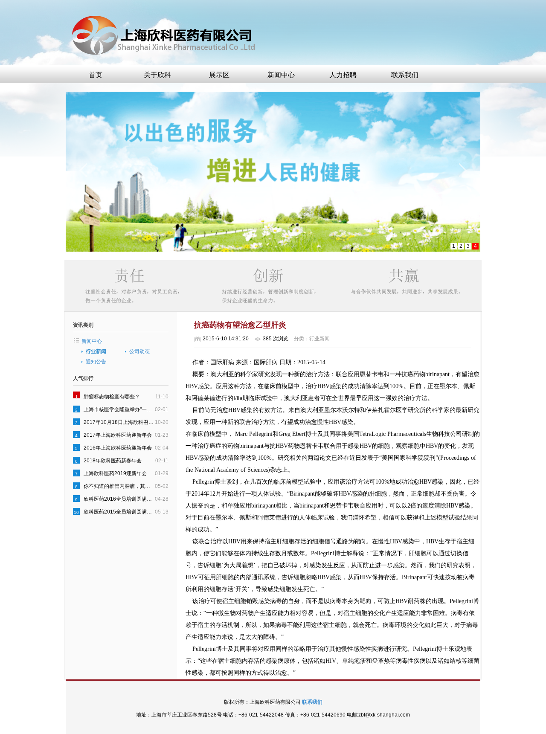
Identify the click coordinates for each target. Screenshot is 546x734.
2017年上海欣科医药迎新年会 (118, 435)
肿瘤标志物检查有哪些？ (112, 397)
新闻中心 (281, 74)
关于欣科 (157, 74)
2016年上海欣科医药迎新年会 (118, 448)
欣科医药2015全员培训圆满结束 (119, 512)
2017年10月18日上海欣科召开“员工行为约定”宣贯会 (119, 422)
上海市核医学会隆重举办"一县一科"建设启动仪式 (119, 409)
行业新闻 (96, 351)
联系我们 (404, 74)
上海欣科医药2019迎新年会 (115, 473)
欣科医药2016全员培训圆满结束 (119, 499)
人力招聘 (343, 74)
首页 (95, 74)
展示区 (219, 74)
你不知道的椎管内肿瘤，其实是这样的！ (119, 486)
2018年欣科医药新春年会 (113, 461)
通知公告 (96, 362)
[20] (273, 172)
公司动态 (139, 351)
